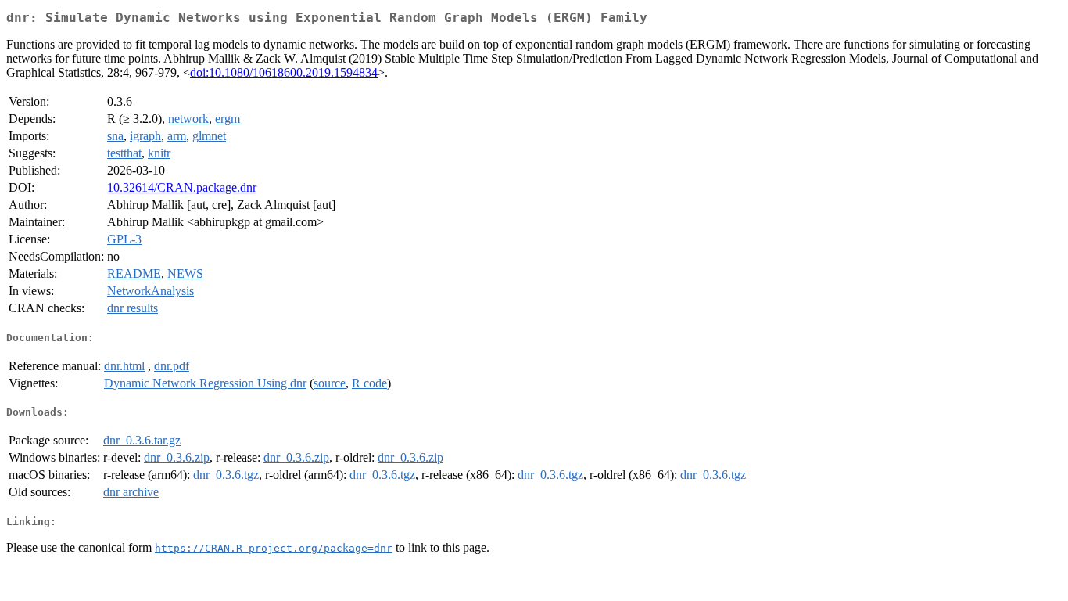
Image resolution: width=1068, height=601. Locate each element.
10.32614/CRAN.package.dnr (181, 187)
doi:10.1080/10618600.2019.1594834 (284, 72)
